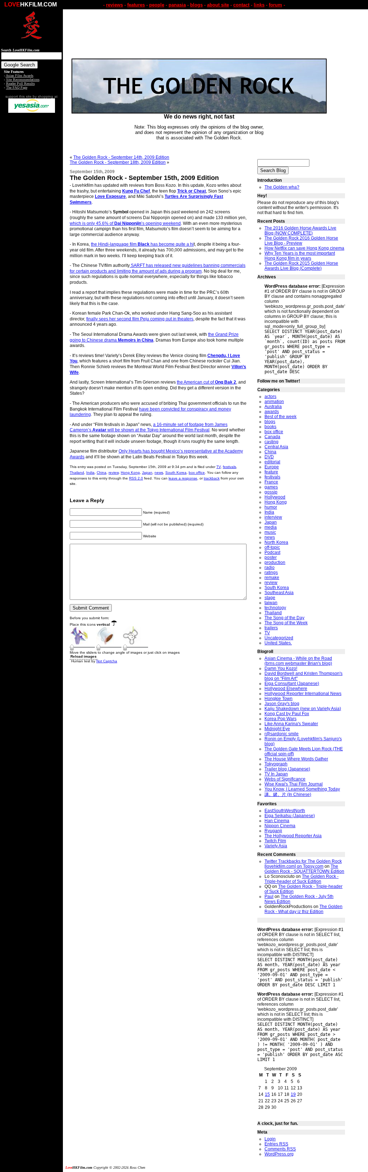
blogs (196, 5)
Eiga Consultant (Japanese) (291, 683)
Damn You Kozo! (280, 668)
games (271, 487)
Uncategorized (278, 637)
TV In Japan (276, 774)
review (114, 472)
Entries (276, 1143)
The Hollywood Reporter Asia (293, 835)
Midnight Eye (277, 728)
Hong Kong (130, 472)
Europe (271, 466)
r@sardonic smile (281, 733)
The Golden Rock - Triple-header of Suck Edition (301, 879)
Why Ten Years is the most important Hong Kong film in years (299, 256)
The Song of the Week (286, 622)
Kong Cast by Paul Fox (286, 713)
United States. (278, 642)
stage (269, 597)
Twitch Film (275, 840)
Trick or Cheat (191, 191)
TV (218, 467)
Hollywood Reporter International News (302, 693)
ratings (271, 572)
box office (197, 472)
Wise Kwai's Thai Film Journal (293, 784)
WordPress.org (279, 1154)
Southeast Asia (279, 592)
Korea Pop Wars (280, 718)
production (274, 562)
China (101, 472)
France (271, 482)
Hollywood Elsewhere (285, 688)
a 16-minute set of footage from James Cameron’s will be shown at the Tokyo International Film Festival (148, 427)
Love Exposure (110, 196)
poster (270, 557)
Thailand (77, 472)
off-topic (272, 547)
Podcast (272, 552)
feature (271, 471)
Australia (273, 406)
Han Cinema (276, 820)
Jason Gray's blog (281, 703)
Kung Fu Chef (136, 191)
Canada (272, 436)
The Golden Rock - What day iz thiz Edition (303, 909)
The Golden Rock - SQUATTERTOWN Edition (304, 869)
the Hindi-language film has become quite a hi (142, 244)
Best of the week (280, 416)
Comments (280, 1149)
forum (275, 5)
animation (274, 401)
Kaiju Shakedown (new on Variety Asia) (302, 708)
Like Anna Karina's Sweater (291, 723)
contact (241, 5)
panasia (177, 5)
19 (293, 1094)
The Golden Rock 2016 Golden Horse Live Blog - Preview (301, 241)
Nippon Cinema (279, 825)
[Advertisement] (31, 225)
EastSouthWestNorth (284, 810)
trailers (271, 627)
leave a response (183, 478)
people (156, 5)
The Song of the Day (284, 617)
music (270, 532)
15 (267, 1094)
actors (270, 396)
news (159, 472)
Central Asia (276, 446)
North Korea (276, 542)
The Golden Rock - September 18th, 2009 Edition (118, 162)
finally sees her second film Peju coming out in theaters (139, 318)
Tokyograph (276, 763)
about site (218, 5)
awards (271, 411)
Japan (147, 472)
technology (275, 607)
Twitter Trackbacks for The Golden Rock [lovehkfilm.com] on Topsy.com (303, 864)
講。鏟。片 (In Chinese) (287, 794)
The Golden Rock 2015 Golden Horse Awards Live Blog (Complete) (301, 266)
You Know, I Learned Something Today (302, 789)
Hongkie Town (278, 698)
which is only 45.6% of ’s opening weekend (125, 223)
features (136, 5)
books (270, 426)
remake (271, 577)
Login (270, 1138)
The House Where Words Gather (296, 758)
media (270, 527)
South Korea (176, 472)
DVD (269, 456)
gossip (270, 492)
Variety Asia (275, 845)
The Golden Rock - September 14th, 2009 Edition (121, 157)
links (259, 5)
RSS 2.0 (136, 478)
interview (273, 517)
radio (269, 567)
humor (270, 507)
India (90, 472)
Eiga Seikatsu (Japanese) (289, 815)
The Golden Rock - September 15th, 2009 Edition (144, 177)
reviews (114, 5)
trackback (212, 478)
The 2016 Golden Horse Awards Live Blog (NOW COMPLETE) (300, 231)
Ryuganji (273, 830)
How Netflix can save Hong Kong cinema (304, 248)
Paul (268, 896)
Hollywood (274, 497)
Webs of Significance (284, 779)
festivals (229, 467)
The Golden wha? (281, 187)
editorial (272, 461)
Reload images (83, 656)
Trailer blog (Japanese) (287, 769)
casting (271, 441)
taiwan (270, 602)
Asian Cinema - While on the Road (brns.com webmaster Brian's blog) (298, 661)
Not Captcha (106, 661)
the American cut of (206, 382)
